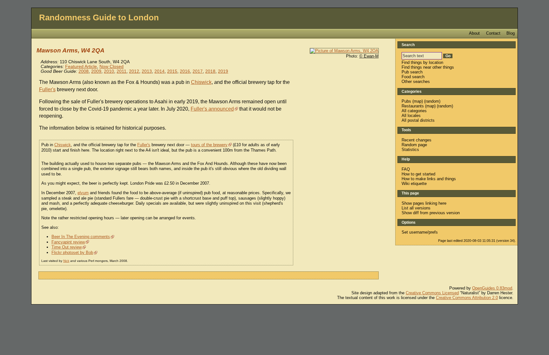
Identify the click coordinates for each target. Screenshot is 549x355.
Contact (493, 33)
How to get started (418, 174)
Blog (510, 33)
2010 (109, 71)
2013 (147, 71)
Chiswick (201, 82)
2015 (172, 71)
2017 (198, 71)
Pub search (412, 72)
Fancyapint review (68, 242)
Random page (414, 144)
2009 (96, 71)
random (432, 101)
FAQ (406, 169)
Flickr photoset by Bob (72, 252)
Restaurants (413, 106)
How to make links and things (429, 178)
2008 (83, 71)
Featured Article (81, 66)
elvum (83, 192)
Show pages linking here (424, 203)
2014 (159, 71)
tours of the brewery (209, 144)
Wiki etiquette (414, 183)
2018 (210, 71)
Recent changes (416, 140)
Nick (66, 261)
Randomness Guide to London (99, 17)
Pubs (406, 101)
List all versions (416, 208)
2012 (134, 71)
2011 (121, 71)
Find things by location (422, 62)
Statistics (410, 149)
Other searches (416, 81)
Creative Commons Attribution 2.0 (467, 297)
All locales (411, 115)
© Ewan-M (369, 56)
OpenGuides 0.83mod (492, 288)
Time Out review (66, 247)
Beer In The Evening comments (80, 236)
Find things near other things (428, 67)
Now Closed (111, 66)
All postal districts (418, 120)
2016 (185, 71)
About (474, 33)
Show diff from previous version (431, 212)
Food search (413, 76)
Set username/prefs (420, 232)
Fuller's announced (212, 109)
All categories (414, 110)
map (418, 101)
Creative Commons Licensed (432, 292)
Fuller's (47, 89)
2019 (223, 71)
